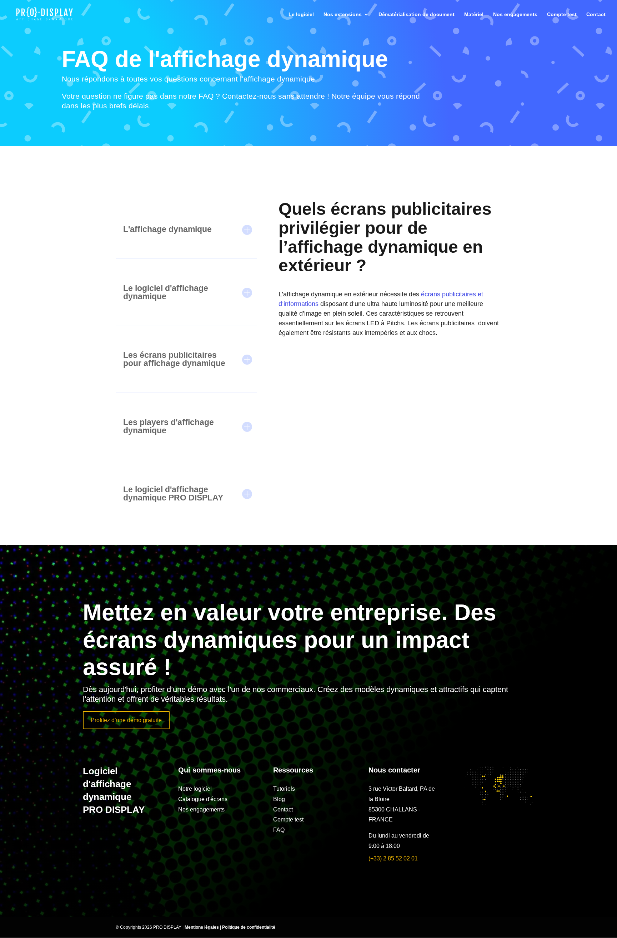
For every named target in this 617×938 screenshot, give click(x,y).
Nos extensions (342, 14)
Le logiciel (301, 14)
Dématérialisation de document (416, 14)
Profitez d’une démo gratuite (126, 720)
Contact (596, 14)
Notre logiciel (195, 789)
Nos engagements (515, 14)
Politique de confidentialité (248, 927)
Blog (279, 799)
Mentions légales (202, 927)
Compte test (562, 14)
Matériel (473, 14)
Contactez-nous (249, 96)
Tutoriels (284, 789)
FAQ (279, 830)
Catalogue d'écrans (202, 799)
